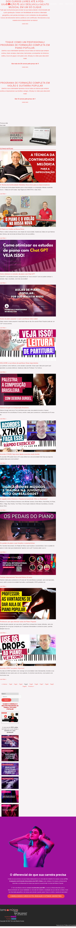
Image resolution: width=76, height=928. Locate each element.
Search (3, 693)
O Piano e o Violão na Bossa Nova (12, 229)
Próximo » (31, 686)
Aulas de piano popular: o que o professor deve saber (19, 319)
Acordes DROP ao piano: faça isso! (12, 668)
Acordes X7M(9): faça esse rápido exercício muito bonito (20, 454)
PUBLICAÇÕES (53, 4)
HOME (31, 4)
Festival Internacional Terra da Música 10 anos (16, 577)
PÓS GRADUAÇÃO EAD (40, 4)
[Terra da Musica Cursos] (12, 4)
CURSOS (61, 4)
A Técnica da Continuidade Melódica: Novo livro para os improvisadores (25, 185)
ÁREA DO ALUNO (69, 4)
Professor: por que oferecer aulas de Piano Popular (18, 622)
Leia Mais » (3, 193)
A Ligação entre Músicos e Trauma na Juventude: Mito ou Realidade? (24, 499)
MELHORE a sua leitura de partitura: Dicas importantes (19, 363)
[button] (38, 123)
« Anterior (4, 684)
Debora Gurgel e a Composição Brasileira (14, 408)
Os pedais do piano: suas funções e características (17, 543)
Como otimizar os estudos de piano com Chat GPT (17, 274)
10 (25, 686)
